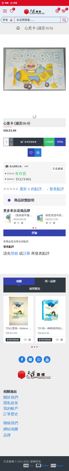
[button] (33, 227)
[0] (11, 11)
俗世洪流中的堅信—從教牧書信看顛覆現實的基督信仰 (55, 215)
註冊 (26, 253)
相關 (19, 281)
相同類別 (34, 288)
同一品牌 (50, 281)
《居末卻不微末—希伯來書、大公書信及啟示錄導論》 (23, 215)
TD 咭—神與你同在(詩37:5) (51, 328)
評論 (34, 232)
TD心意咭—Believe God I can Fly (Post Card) (19, 328)
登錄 (14, 253)
